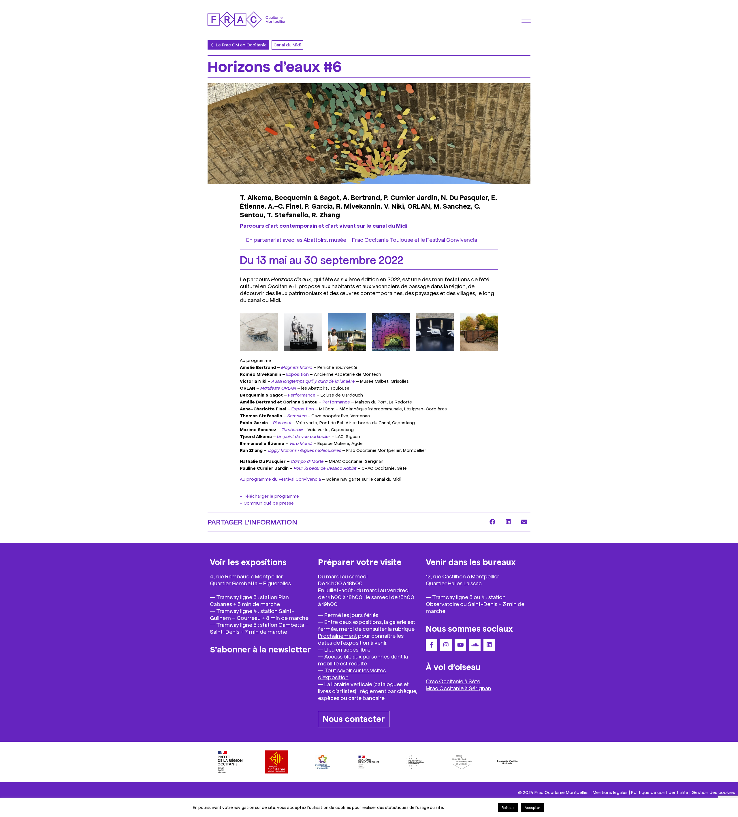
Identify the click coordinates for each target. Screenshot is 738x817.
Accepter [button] (532, 807)
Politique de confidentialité (659, 792)
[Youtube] (460, 645)
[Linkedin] (489, 645)
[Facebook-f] (431, 645)
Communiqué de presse (269, 502)
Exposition (297, 374)
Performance (301, 394)
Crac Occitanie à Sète (453, 681)
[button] (492, 521)
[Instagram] (446, 645)
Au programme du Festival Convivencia (280, 479)
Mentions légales (610, 792)
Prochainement (337, 635)
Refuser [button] (508, 807)
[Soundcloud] (475, 645)
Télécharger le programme (271, 496)
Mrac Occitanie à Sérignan (458, 687)
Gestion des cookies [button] (713, 792)
